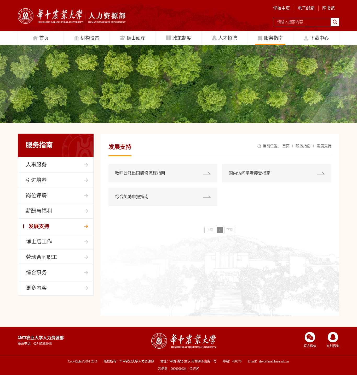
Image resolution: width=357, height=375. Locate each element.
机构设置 (89, 38)
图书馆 (328, 8)
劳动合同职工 (41, 257)
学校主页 (281, 8)
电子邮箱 (306, 8)
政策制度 (181, 38)
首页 (44, 38)
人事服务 (36, 165)
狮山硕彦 (135, 38)
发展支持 (38, 226)
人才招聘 (227, 38)
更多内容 (36, 288)
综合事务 (36, 272)
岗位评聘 (36, 195)
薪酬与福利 (39, 211)
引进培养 (36, 180)
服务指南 (273, 38)
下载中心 (319, 38)
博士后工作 (39, 242)
